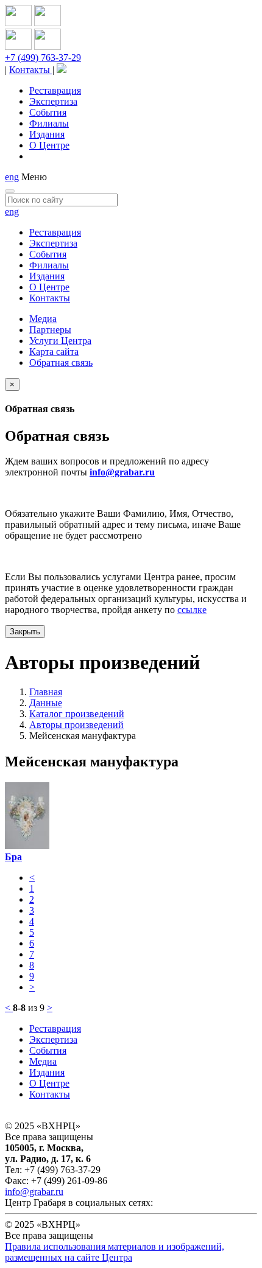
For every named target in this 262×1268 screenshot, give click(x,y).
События (47, 112)
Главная (45, 692)
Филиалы (49, 123)
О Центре (49, 145)
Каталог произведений (76, 714)
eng (12, 177)
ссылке (192, 609)
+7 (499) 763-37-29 (43, 57)
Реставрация (55, 90)
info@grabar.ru (122, 472)
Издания (47, 134)
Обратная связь (61, 362)
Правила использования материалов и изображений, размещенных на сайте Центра (114, 1252)
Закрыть (25, 631)
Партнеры (50, 329)
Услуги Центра (60, 340)
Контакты (30, 70)
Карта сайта (54, 351)
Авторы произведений (76, 725)
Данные (45, 703)
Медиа (43, 318)
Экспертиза (53, 101)
